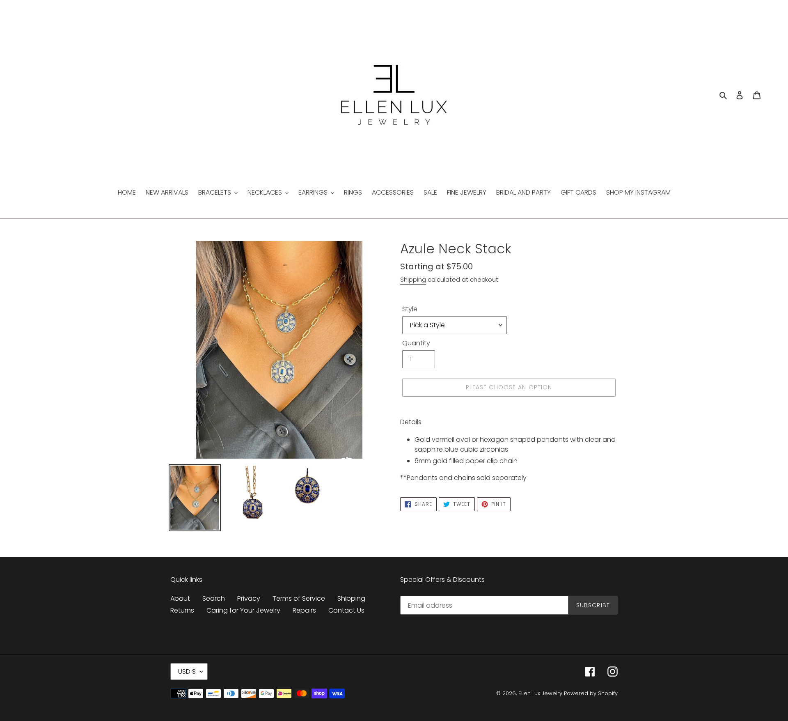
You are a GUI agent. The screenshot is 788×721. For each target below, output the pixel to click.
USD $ (187, 671)
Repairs (304, 610)
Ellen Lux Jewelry (540, 693)
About (180, 598)
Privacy (248, 598)
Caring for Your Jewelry (243, 610)
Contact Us (346, 610)
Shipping (413, 279)
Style (409, 309)
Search (213, 598)
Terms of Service (299, 598)
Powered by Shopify (591, 693)
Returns (182, 610)
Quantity (416, 343)
